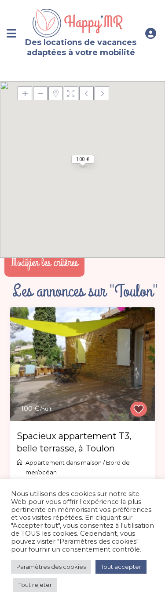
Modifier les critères (44, 262)
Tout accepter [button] (121, 566)
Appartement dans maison (64, 462)
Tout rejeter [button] (35, 584)
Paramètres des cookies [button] (51, 566)
